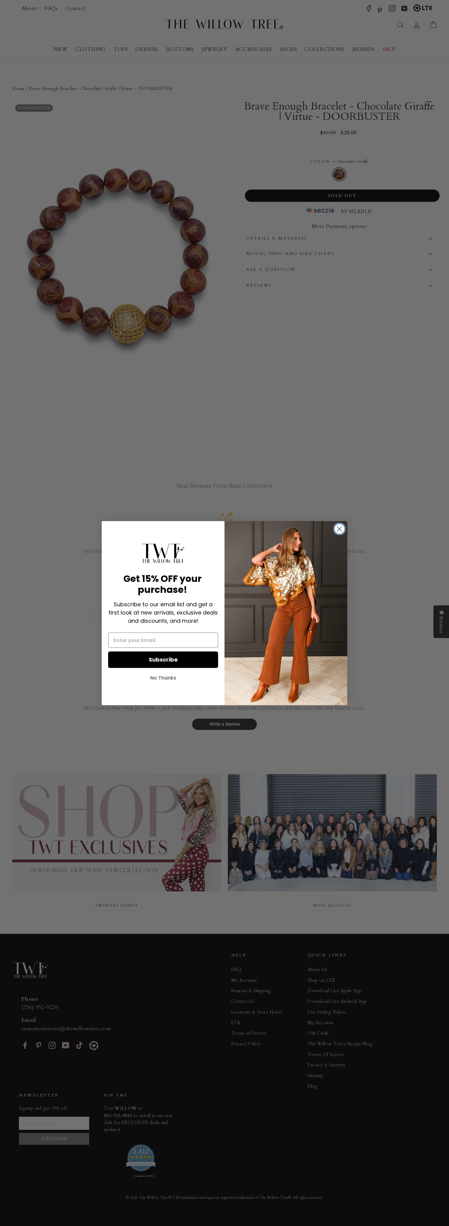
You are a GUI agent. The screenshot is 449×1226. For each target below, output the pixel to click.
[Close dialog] (339, 529)
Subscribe (163, 659)
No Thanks (163, 677)
